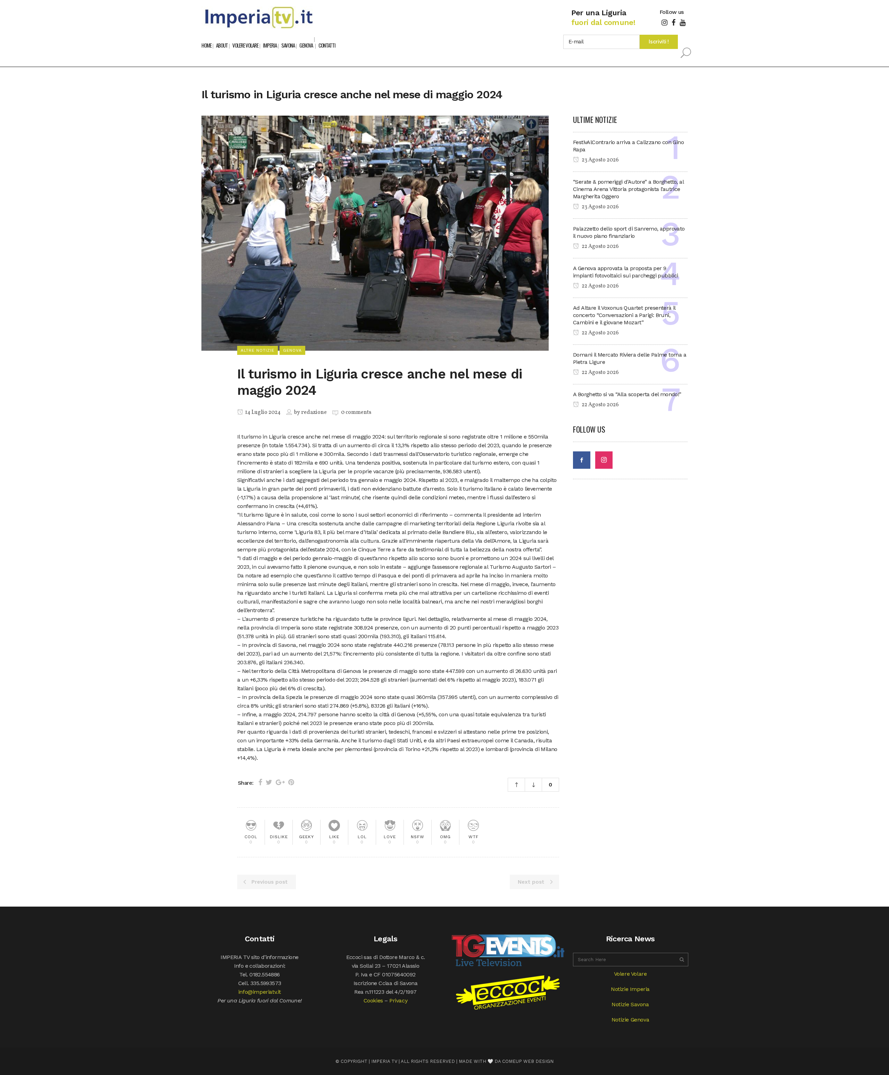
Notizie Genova (630, 1019)
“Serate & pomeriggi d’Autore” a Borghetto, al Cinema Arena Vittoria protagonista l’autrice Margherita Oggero (628, 189)
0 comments (356, 412)
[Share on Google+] (280, 782)
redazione (314, 412)
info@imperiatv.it (259, 992)
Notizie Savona (630, 1004)
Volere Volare (630, 973)
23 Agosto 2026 (600, 160)
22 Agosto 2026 (600, 246)
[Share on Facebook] (260, 782)
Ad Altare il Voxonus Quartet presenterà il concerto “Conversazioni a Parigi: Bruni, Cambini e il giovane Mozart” (624, 315)
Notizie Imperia (630, 989)
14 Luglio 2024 (262, 412)
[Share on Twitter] (269, 782)
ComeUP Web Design (528, 1061)
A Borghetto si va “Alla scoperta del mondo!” (627, 394)
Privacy (398, 1000)
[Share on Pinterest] (291, 782)
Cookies (373, 1000)
